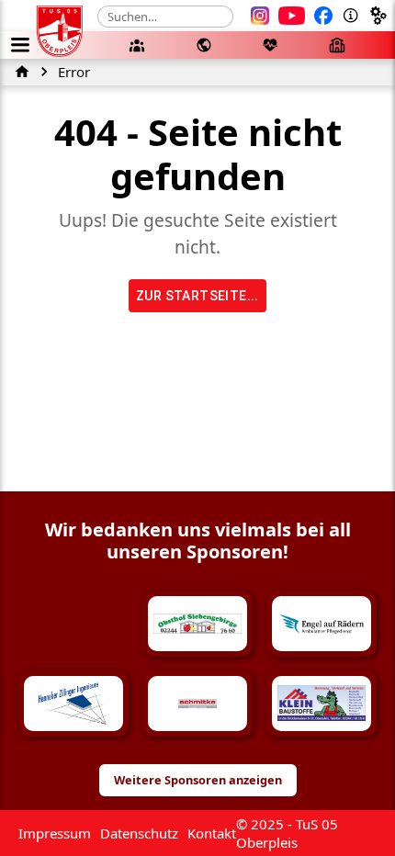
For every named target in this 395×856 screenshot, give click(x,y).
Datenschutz (139, 833)
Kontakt (211, 833)
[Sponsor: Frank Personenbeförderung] (73, 624)
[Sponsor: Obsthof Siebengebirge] (197, 624)
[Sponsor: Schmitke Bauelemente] (197, 703)
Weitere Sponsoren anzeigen (198, 780)
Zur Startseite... (197, 295)
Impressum (54, 833)
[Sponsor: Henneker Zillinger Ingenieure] (73, 703)
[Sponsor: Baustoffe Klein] (321, 703)
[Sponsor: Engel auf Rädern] (321, 624)
